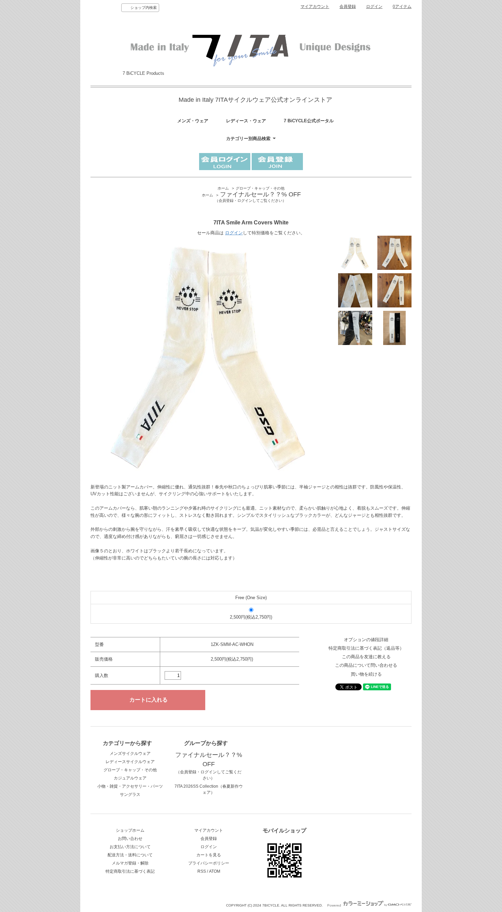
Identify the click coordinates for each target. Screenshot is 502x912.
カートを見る (208, 855)
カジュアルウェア (130, 778)
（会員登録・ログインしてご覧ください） (208, 766)
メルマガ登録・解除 (130, 863)
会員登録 (347, 6)
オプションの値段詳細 (366, 639)
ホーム (223, 188)
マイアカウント (315, 6)
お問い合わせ (130, 838)
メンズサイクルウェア (130, 753)
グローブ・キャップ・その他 (260, 188)
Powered (334, 905)
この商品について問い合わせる (366, 665)
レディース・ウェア (246, 120)
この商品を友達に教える (366, 656)
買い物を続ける (366, 674)
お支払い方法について (130, 846)
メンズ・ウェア (192, 120)
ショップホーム (130, 830)
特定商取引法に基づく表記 (130, 871)
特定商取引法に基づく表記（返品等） (366, 648)
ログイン (374, 6)
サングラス (130, 794)
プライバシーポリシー (208, 863)
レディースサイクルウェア (130, 761)
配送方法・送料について (130, 855)
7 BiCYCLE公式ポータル (309, 120)
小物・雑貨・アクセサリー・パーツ (130, 786)
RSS (201, 871)
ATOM (214, 871)
